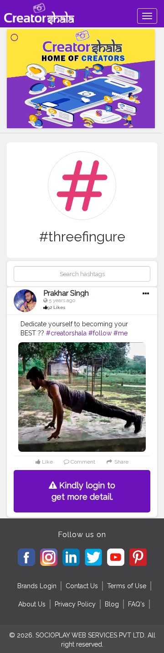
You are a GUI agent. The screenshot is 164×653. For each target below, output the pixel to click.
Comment (82, 462)
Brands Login (36, 586)
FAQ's (136, 604)
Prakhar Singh (66, 293)
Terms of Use (126, 586)
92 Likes (56, 307)
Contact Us (82, 586)
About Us (32, 604)
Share (120, 462)
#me (120, 333)
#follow (100, 333)
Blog (112, 604)
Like (47, 462)
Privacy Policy (75, 604)
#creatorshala (66, 333)
